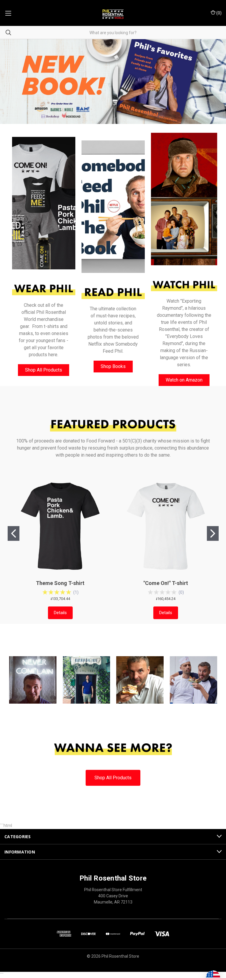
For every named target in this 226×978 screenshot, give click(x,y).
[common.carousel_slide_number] (113, 81)
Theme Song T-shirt (60, 583)
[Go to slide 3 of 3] (216, 81)
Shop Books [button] (113, 366)
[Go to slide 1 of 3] (9, 81)
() (218, 13)
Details (60, 612)
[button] (43, 203)
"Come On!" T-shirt (165, 583)
